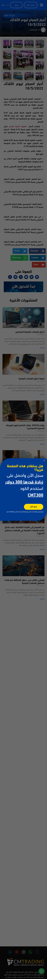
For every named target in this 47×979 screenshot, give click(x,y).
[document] (23, 489)
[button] (44, 460)
